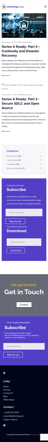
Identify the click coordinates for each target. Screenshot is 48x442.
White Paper (8, 399)
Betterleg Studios (26, 42)
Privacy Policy (36, 434)
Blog (5, 396)
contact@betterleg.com (13, 416)
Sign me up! (15, 221)
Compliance (11, 164)
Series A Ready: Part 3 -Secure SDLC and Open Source (20, 103)
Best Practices (12, 156)
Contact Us (8, 393)
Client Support (12, 160)
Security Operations (14, 168)
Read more (6, 75)
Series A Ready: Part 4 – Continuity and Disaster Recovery (21, 51)
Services (7, 389)
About (6, 386)
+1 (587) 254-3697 (11, 412)
